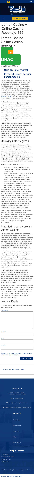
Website (3, 345)
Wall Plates (16, 420)
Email (3, 338)
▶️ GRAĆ (7, 56)
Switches (16, 431)
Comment (4, 310)
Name (3, 331)
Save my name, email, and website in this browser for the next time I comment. (16, 354)
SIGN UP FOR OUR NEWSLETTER (13, 369)
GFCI (15, 437)
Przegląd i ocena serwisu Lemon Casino (18, 75)
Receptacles (17, 425)
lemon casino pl (6, 97)
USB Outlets (17, 442)
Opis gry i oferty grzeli (16, 70)
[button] (3, 18)
